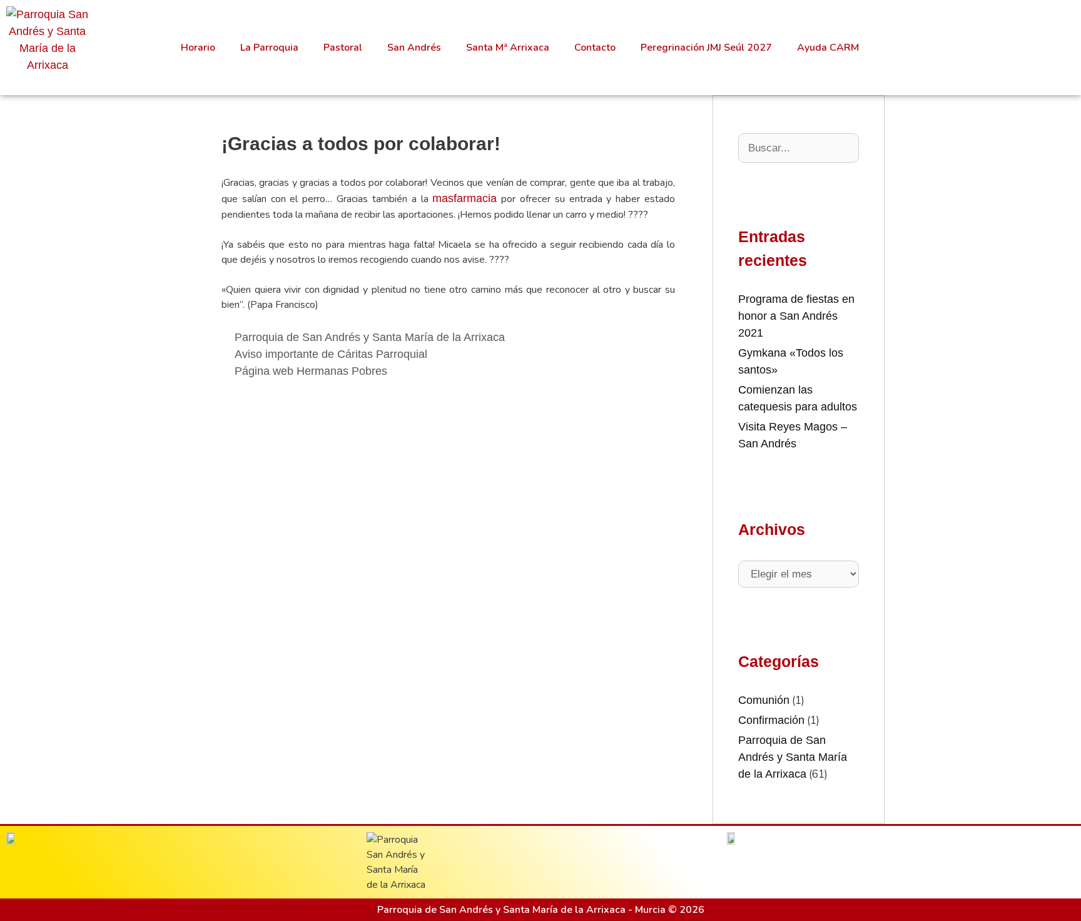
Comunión (763, 700)
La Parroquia (269, 47)
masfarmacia (464, 198)
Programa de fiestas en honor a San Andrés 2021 (796, 316)
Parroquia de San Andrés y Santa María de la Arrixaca (370, 337)
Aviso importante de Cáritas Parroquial (331, 354)
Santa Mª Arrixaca (507, 47)
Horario (198, 47)
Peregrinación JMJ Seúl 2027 (706, 47)
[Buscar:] (798, 148)
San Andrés (414, 47)
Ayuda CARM (828, 47)
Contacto (595, 47)
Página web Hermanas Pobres (311, 371)
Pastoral (342, 47)
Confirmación (771, 720)
